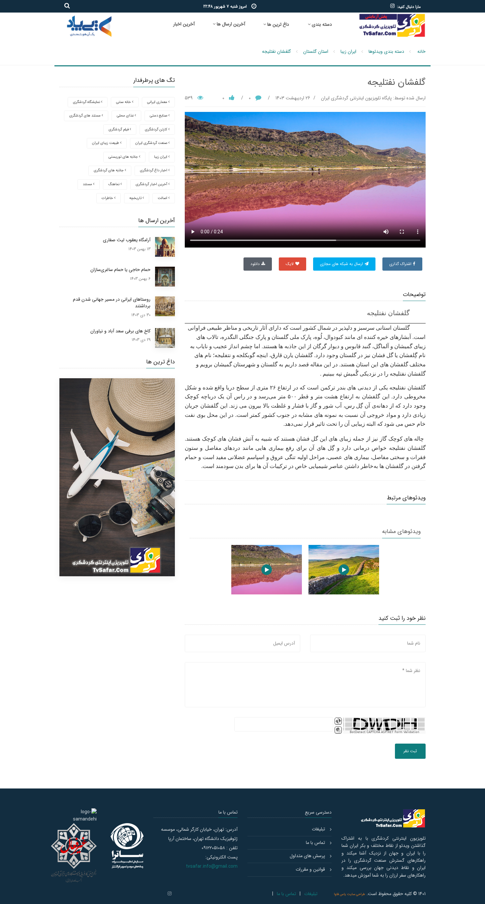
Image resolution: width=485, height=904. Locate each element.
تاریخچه (136, 198)
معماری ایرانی (157, 102)
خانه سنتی (124, 102)
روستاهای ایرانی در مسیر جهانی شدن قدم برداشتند (111, 303)
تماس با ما (315, 842)
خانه (421, 51)
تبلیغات (318, 829)
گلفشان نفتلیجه (276, 51)
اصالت (163, 198)
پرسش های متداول (307, 855)
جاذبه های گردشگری (109, 170)
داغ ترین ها (277, 24)
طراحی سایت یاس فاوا (349, 894)
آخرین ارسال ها (230, 24)
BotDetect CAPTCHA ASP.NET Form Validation (384, 732)
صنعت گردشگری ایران (151, 143)
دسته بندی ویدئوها (386, 51)
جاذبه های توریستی (124, 157)
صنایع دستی (159, 115)
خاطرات (108, 198)
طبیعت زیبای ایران (106, 143)
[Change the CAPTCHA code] (338, 721)
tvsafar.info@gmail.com (212, 866)
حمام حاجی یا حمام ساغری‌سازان (120, 269)
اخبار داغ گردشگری (154, 170)
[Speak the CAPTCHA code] (338, 730)
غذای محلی (126, 115)
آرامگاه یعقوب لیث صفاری (126, 240)
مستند (88, 184)
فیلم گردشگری (119, 129)
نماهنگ (114, 184)
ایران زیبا (348, 51)
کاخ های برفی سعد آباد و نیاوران (120, 331)
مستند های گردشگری (85, 115)
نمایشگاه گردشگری (87, 102)
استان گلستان (315, 51)
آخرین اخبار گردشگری (152, 184)
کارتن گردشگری (156, 129)
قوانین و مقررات (310, 869)
